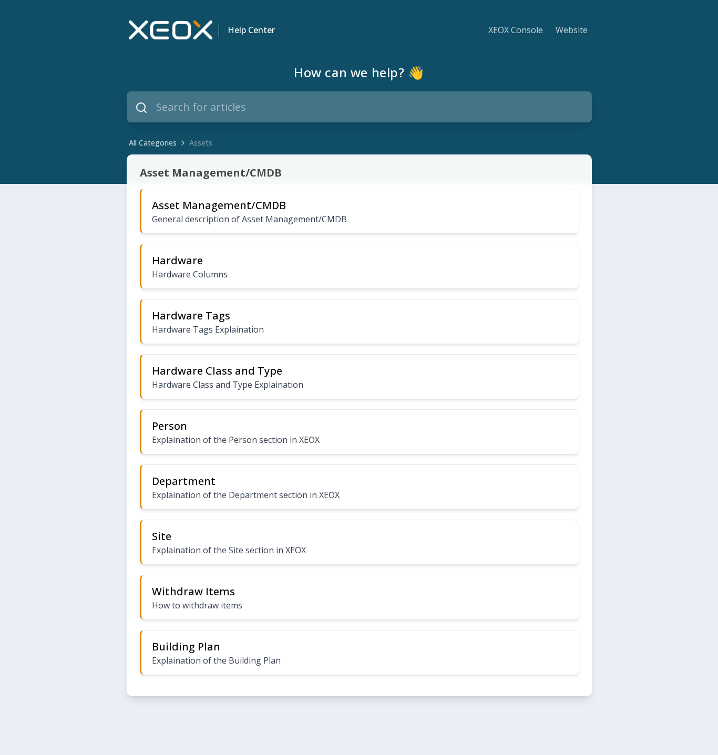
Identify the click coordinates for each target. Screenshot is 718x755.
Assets (200, 143)
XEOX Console (515, 30)
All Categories (153, 143)
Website (572, 30)
